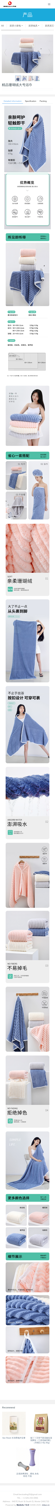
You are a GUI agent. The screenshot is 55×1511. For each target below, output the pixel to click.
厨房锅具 (33, 26)
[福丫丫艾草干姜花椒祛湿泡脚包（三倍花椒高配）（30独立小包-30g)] (41, 1423)
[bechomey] (10, 4)
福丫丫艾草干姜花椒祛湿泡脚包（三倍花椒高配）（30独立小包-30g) (41, 1440)
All (2, 26)
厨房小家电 (15, 26)
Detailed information (13, 101)
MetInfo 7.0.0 (23, 1505)
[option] (27, 54)
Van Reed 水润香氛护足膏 (13, 1438)
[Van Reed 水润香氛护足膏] (14, 1423)
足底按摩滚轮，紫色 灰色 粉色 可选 (27, 1475)
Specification (30, 101)
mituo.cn (46, 1505)
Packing (43, 101)
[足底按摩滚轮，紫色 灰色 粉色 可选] (27, 1459)
